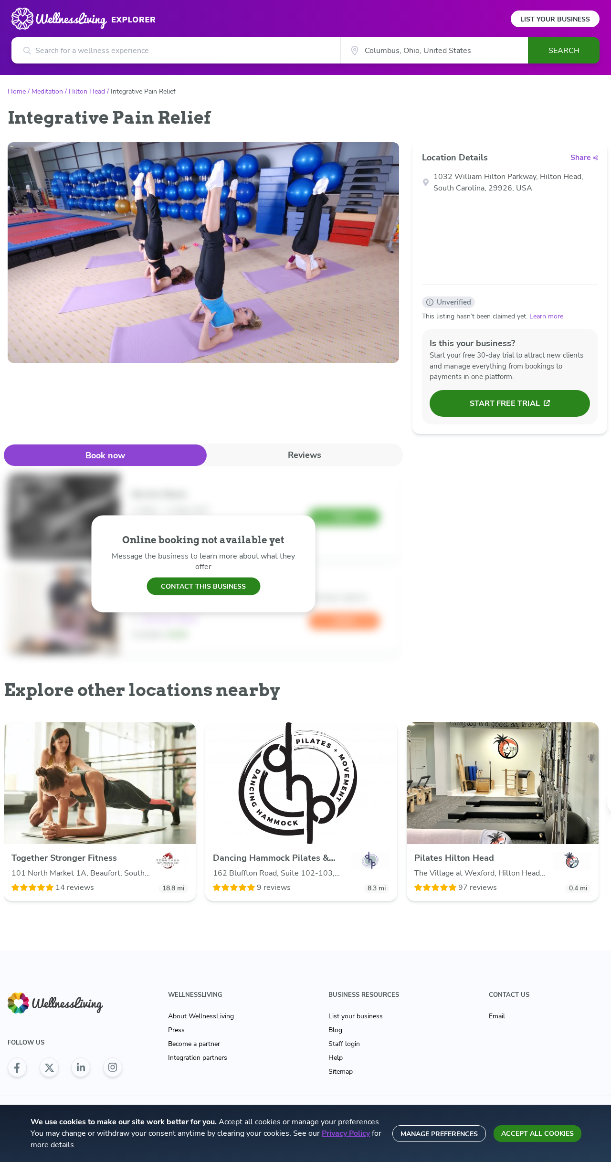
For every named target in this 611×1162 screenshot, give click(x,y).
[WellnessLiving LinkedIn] (80, 1067)
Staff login (344, 1043)
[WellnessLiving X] (49, 1067)
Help (335, 1057)
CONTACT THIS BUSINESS (203, 586)
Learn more (546, 316)
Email (497, 1016)
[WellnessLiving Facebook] (17, 1067)
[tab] (105, 455)
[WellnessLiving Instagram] (112, 1067)
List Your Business (555, 19)
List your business (355, 1016)
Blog (335, 1030)
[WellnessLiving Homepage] (65, 1003)
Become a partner (194, 1043)
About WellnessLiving (201, 1016)
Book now (105, 455)
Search (563, 50)
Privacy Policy (346, 1133)
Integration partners (197, 1057)
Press (176, 1030)
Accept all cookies (537, 1133)
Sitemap (340, 1071)
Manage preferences (439, 1134)
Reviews (304, 455)
